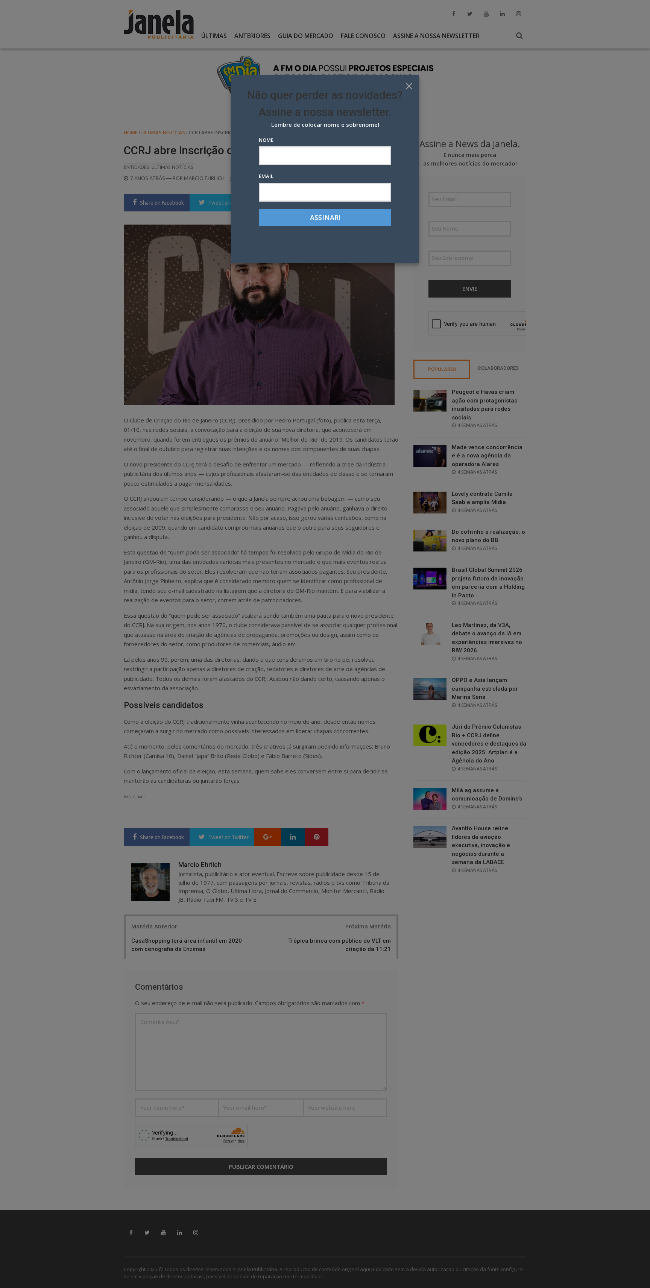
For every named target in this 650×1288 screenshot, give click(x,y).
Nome (266, 140)
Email (266, 176)
